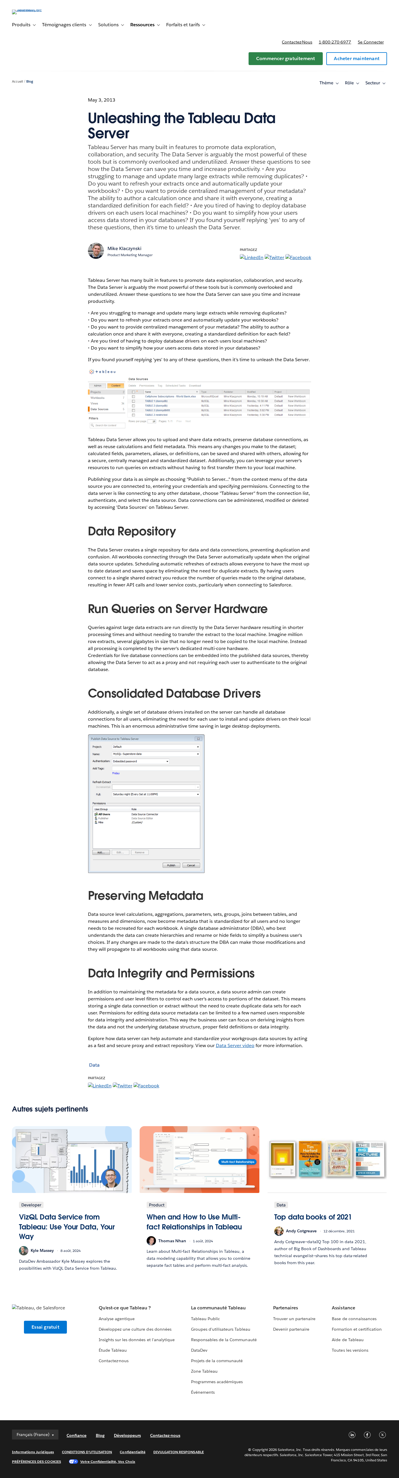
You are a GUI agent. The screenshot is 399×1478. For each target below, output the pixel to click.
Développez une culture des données (135, 1329)
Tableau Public (205, 1318)
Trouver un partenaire (294, 1318)
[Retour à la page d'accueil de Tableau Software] (34, 9)
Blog (29, 81)
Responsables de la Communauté (224, 1339)
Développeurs (127, 1435)
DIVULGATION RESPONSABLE (178, 1451)
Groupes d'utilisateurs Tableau (220, 1329)
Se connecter (371, 42)
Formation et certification (357, 1329)
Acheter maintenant (356, 58)
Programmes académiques (217, 1381)
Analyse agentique (117, 1318)
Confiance (76, 1435)
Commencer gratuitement (285, 58)
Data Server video (235, 1045)
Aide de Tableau (347, 1339)
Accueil (17, 81)
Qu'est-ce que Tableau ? (125, 1308)
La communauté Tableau (218, 1308)
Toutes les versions (350, 1350)
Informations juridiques (33, 1451)
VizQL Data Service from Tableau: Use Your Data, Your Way (67, 1227)
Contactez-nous (297, 42)
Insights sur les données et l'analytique (137, 1339)
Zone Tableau (204, 1371)
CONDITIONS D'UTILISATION (87, 1451)
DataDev (199, 1350)
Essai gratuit (45, 1327)
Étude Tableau (113, 1350)
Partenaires (285, 1308)
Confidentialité (132, 1451)
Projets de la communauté (217, 1360)
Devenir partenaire (291, 1329)
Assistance (343, 1308)
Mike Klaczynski (124, 248)
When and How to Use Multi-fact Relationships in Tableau (194, 1222)
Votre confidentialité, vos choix (107, 1461)
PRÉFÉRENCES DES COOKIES (36, 1461)
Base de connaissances (354, 1318)
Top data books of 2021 (313, 1217)
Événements (203, 1392)
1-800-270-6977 (335, 42)
